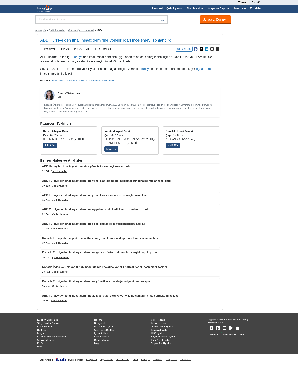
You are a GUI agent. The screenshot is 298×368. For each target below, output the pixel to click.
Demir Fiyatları (158, 323)
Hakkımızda (43, 330)
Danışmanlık (100, 323)
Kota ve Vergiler (107, 81)
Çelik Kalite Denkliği (104, 330)
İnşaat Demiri (58, 81)
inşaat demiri (204, 69)
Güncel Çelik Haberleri (81, 30)
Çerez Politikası (45, 326)
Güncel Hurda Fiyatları (162, 326)
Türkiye (77, 57)
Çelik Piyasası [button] (174, 8)
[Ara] (162, 19)
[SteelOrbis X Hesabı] (211, 328)
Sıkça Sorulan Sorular (48, 323)
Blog (96, 343)
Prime (40, 346)
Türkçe (242, 2)
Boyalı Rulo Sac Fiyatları (163, 336)
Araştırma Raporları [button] (219, 8)
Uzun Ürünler (71, 81)
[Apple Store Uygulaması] (237, 328)
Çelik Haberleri (57, 30)
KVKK (40, 343)
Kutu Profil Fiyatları (160, 340)
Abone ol (214, 334)
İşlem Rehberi (101, 333)
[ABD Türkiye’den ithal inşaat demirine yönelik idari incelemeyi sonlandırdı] (195, 49)
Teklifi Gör (50, 145)
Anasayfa (40, 30)
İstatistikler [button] (240, 8)
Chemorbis (185, 359)
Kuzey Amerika (93, 81)
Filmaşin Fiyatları (159, 330)
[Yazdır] (217, 49)
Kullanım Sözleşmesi (47, 319)
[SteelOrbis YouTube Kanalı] (224, 328)
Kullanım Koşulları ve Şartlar (51, 336)
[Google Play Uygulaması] (231, 328)
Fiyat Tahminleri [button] (195, 8)
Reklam (98, 319)
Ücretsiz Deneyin (215, 19)
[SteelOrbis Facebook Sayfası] (217, 328)
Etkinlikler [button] (255, 8)
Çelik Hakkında (101, 336)
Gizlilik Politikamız (46, 340)
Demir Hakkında (102, 340)
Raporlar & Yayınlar (103, 326)
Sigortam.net (106, 359)
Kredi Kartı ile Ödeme (233, 334)
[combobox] (101, 19)
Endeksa (157, 359)
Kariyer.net (91, 359)
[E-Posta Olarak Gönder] (212, 49)
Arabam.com (122, 359)
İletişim (40, 333)
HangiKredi (171, 359)
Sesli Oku (186, 48)
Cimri (135, 359)
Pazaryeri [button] (157, 8)
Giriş (254, 2)
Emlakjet (145, 359)
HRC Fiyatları (158, 333)
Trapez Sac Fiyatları (161, 343)
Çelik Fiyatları (158, 319)
